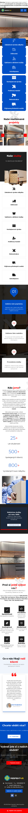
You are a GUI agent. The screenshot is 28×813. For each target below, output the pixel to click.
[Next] (25, 135)
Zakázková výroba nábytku (14, 45)
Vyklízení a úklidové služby (14, 63)
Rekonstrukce (14, 99)
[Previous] (2, 135)
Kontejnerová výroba (14, 82)
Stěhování (14, 54)
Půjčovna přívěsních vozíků (14, 108)
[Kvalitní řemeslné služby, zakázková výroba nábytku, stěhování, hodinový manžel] (6, 10)
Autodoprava (14, 71)
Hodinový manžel (14, 91)
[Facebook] (12, 795)
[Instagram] (15, 795)
